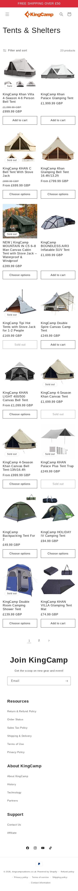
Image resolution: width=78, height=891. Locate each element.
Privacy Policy (15, 752)
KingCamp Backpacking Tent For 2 (19, 535)
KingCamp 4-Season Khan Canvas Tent (56, 394)
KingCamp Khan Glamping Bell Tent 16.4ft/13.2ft (55, 172)
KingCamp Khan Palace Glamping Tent (57, 96)
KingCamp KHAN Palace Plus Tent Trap (57, 464)
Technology (14, 792)
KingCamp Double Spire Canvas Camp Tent (56, 326)
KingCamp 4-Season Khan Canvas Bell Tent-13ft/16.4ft (18, 466)
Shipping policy (59, 877)
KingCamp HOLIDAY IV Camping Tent (56, 533)
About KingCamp (17, 776)
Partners (12, 800)
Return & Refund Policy (21, 711)
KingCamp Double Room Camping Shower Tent (16, 605)
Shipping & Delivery (19, 735)
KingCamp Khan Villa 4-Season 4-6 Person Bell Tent (18, 98)
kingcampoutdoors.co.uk (24, 872)
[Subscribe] (67, 681)
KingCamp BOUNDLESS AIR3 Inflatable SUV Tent (55, 246)
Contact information (40, 883)
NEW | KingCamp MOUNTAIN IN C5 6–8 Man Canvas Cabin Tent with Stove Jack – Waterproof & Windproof (20, 252)
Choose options (19, 194)
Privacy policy (21, 877)
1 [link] (29, 640)
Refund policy (67, 872)
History (11, 784)
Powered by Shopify (47, 872)
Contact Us (14, 824)
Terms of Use (15, 744)
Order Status (15, 719)
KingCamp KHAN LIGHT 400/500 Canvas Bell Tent (15, 396)
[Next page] (49, 641)
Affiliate (12, 832)
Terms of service (40, 877)
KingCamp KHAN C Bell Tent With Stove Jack (18, 172)
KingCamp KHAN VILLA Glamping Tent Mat (56, 605)
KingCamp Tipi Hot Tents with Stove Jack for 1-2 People (19, 326)
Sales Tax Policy (17, 727)
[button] (7, 14)
